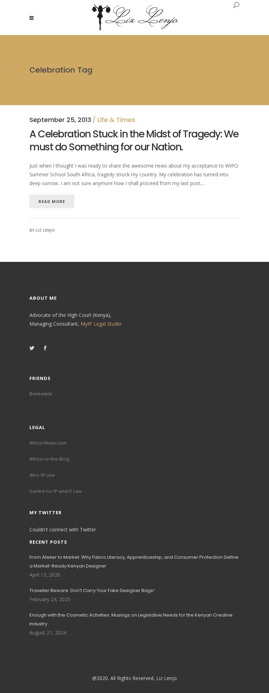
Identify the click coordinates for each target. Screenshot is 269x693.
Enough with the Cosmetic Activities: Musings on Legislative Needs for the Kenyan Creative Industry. (131, 619)
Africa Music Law (48, 443)
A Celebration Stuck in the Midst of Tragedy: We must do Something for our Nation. (134, 140)
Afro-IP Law (42, 475)
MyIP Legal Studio (101, 323)
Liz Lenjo (45, 230)
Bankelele (40, 393)
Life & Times (116, 119)
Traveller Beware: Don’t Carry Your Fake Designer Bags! (91, 590)
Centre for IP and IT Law (55, 491)
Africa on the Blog (49, 459)
